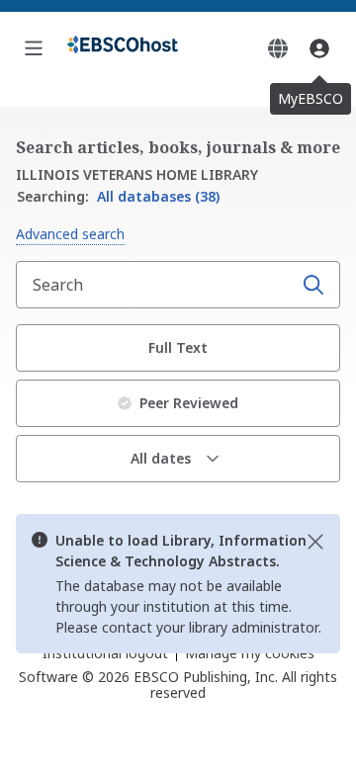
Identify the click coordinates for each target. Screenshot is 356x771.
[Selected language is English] (278, 48)
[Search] (313, 284)
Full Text (178, 347)
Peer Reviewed (188, 402)
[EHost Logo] (122, 48)
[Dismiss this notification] (315, 542)
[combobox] (156, 284)
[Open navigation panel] (33, 48)
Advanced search (70, 233)
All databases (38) (118, 196)
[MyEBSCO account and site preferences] (319, 48)
